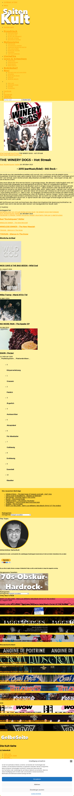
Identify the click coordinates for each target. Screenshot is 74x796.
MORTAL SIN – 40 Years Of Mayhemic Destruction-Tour (25, 721)
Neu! (7, 70)
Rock (33, 212)
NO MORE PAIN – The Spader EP (15, 324)
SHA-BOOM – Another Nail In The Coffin (20, 497)
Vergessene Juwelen (15, 45)
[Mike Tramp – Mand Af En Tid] (10, 291)
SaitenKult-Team (13, 85)
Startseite (4, 153)
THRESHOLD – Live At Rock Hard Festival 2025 (23, 502)
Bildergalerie (12, 65)
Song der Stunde (13, 38)
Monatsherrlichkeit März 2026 (14, 681)
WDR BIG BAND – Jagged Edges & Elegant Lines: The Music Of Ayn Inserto (34, 622)
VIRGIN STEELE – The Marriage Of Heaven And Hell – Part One (29, 494)
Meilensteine (11, 42)
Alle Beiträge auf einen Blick (17, 72)
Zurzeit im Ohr (12, 34)
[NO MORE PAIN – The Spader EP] (10, 320)
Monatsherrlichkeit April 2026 (14, 672)
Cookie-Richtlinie (36, 793)
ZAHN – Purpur (7, 353)
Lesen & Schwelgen (15, 58)
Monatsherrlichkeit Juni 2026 (14, 653)
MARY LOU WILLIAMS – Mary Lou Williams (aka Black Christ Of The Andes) (33, 506)
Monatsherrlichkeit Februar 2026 (15, 690)
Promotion (11, 88)
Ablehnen (37, 784)
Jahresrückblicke (14, 54)
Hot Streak (16, 212)
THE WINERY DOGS (42, 212)
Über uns (11, 83)
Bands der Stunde (14, 50)
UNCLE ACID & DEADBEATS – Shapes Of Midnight (24, 496)
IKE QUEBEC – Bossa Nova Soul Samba (17, 632)
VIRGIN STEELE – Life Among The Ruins (20, 501)
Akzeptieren (37, 779)
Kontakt (10, 86)
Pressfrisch (10, 31)
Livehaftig (10, 56)
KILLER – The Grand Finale (15, 499)
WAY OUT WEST (7, 712)
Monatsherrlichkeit (14, 39)
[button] (71, 761)
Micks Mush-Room (14, 75)
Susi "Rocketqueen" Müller (10, 164)
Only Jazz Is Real (13, 49)
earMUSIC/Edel (5, 212)
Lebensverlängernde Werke (17, 47)
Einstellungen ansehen (37, 790)
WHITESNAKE (54, 212)
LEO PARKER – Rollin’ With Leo (14, 613)
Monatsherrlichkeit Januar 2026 (15, 699)
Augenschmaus (13, 62)
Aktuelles (11, 74)
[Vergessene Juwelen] (24, 590)
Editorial (10, 77)
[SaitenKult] (15, 24)
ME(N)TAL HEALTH (13, 79)
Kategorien (6, 515)
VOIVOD (4, 730)
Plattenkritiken (13, 33)
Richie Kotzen (26, 212)
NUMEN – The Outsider (14, 504)
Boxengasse (12, 64)
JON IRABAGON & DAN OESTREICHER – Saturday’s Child (26, 641)
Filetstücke (11, 44)
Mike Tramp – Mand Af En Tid (13, 295)
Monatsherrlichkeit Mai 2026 (13, 662)
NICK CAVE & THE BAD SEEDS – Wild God (19, 265)
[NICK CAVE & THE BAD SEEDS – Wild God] (10, 262)
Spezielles (11, 52)
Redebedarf (11, 67)
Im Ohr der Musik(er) (15, 36)
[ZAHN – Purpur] (19, 349)
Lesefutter (11, 60)
